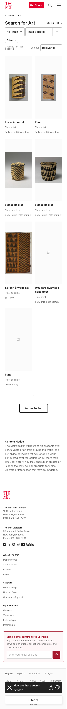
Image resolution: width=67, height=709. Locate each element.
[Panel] (48, 87)
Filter (31, 699)
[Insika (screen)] (18, 87)
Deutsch (20, 681)
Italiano (8, 681)
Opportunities (10, 605)
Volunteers (8, 615)
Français (48, 673)
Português (34, 673)
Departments (10, 559)
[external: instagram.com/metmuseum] (18, 544)
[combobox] (39, 32)
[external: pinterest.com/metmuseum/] (13, 544)
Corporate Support (13, 597)
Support (7, 582)
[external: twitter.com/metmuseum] (9, 544)
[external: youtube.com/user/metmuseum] (27, 544)
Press (6, 574)
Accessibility (10, 564)
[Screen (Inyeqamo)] (18, 253)
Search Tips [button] (52, 22)
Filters (10, 40)
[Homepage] (8, 5)
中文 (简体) (55, 681)
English (9, 673)
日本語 (32, 681)
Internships (9, 625)
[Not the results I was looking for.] (57, 688)
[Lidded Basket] (18, 170)
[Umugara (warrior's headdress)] (48, 253)
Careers (7, 610)
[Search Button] (50, 5)
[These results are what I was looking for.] (51, 688)
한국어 (43, 681)
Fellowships (9, 620)
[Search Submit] (57, 32)
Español (21, 673)
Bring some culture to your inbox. (28, 636)
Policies (7, 569)
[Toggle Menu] (59, 5)
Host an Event (10, 592)
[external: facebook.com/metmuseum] (4, 544)
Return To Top (33, 408)
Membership (10, 587)
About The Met (11, 555)
